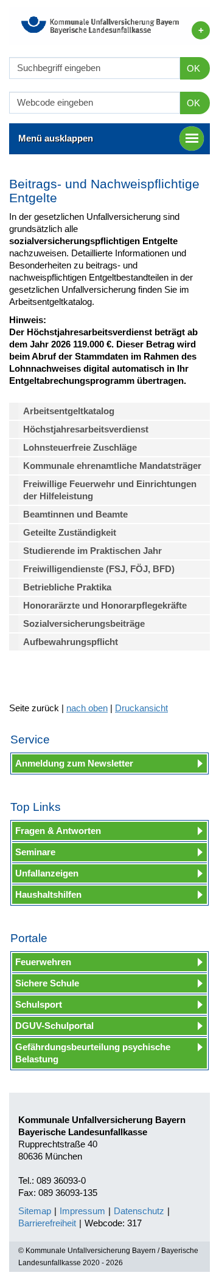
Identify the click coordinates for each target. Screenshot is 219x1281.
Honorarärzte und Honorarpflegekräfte (105, 605)
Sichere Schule (47, 983)
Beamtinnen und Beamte (75, 514)
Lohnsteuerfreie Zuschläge (80, 447)
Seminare (35, 852)
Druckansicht (141, 708)
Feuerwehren (43, 962)
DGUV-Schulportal (54, 1025)
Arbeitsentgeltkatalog (71, 411)
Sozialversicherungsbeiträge (84, 623)
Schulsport (38, 1004)
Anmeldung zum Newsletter (74, 763)
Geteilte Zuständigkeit (69, 532)
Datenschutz (139, 1211)
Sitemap (34, 1211)
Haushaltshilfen (48, 894)
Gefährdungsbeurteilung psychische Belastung (92, 1053)
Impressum (82, 1211)
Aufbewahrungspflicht (70, 642)
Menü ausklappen (55, 138)
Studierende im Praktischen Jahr (92, 550)
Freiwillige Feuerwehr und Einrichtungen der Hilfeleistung (109, 490)
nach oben (87, 708)
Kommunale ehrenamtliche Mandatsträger (112, 465)
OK (193, 68)
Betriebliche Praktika (67, 587)
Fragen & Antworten (58, 830)
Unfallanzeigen (46, 873)
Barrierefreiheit (47, 1223)
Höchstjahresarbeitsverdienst (85, 429)
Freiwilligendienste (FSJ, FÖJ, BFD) (99, 569)
